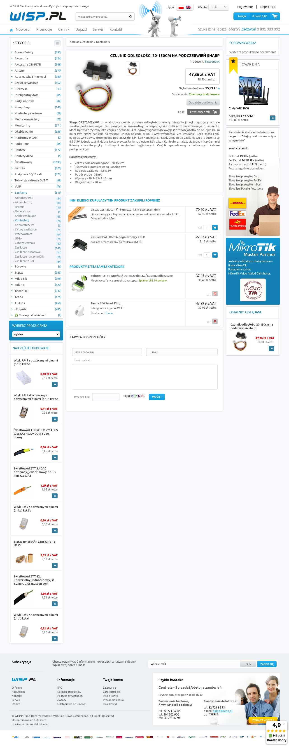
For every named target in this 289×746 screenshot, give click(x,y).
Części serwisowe (38, 82)
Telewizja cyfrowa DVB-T (38, 180)
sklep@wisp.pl (223, 711)
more (272, 117)
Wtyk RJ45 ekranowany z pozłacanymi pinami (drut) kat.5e (36, 397)
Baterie (38, 207)
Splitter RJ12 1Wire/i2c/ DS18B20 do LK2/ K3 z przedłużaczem (132, 275)
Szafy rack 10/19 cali (38, 174)
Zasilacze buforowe (38, 252)
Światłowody (38, 162)
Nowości (23, 30)
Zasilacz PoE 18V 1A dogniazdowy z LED (118, 237)
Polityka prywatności (70, 695)
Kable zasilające (38, 216)
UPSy (38, 239)
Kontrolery (38, 220)
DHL (237, 203)
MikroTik (38, 278)
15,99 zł (211, 88)
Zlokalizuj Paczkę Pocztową (246, 188)
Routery (38, 150)
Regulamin (18, 691)
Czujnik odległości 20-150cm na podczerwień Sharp (252, 326)
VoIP (38, 186)
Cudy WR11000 (239, 108)
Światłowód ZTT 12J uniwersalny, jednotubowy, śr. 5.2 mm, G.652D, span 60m (34, 580)
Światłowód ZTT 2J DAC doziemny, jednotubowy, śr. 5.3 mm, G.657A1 (35, 472)
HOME (11, 30)
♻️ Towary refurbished (38, 315)
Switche (38, 168)
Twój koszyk (110, 704)
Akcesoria (38, 58)
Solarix (38, 284)
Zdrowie (38, 266)
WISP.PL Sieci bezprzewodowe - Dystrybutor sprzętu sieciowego (49, 6)
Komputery (38, 107)
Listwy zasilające (38, 230)
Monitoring (38, 125)
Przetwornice (38, 234)
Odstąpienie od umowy (71, 704)
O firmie (17, 687)
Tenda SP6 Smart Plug (105, 303)
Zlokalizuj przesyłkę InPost (245, 184)
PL (181, 7)
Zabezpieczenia (38, 243)
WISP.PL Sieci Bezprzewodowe (33, 716)
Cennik (63, 30)
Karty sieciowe (38, 101)
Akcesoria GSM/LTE (38, 64)
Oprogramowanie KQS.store (29, 720)
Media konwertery (38, 119)
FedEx (237, 214)
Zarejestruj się (112, 691)
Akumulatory (38, 202)
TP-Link (38, 303)
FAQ (59, 687)
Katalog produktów (69, 691)
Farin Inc (44, 724)
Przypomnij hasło (113, 699)
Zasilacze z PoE (38, 261)
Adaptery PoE (38, 198)
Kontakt (116, 30)
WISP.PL (38, 16)
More (55, 384)
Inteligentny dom (38, 95)
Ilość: (181, 112)
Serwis (98, 30)
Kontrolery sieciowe (38, 113)
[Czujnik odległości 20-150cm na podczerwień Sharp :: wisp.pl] (96, 112)
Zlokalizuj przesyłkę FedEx (245, 180)
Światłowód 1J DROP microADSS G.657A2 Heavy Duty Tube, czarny (36, 433)
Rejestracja (268, 7)
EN (188, 7)
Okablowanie (38, 131)
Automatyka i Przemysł (38, 76)
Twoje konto (110, 695)
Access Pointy (38, 52)
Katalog (74, 42)
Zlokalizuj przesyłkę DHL (244, 176)
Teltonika (38, 291)
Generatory (38, 211)
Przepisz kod (82, 397)
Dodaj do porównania (203, 102)
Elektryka (38, 89)
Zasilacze (38, 248)
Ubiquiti (38, 309)
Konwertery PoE (38, 225)
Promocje (44, 30)
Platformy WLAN (38, 137)
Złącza (38, 272)
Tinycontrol (212, 61)
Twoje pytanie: (83, 360)
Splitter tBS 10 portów (153, 280)
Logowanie (245, 7)
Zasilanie (38, 192)
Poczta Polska (237, 224)
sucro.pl (31, 724)
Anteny (38, 70)
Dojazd (81, 30)
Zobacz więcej (263, 720)
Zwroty (61, 699)
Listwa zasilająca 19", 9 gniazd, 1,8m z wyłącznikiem (125, 209)
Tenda (38, 297)
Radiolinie (38, 143)
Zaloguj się (109, 687)
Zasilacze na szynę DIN (38, 257)
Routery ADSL (38, 156)
